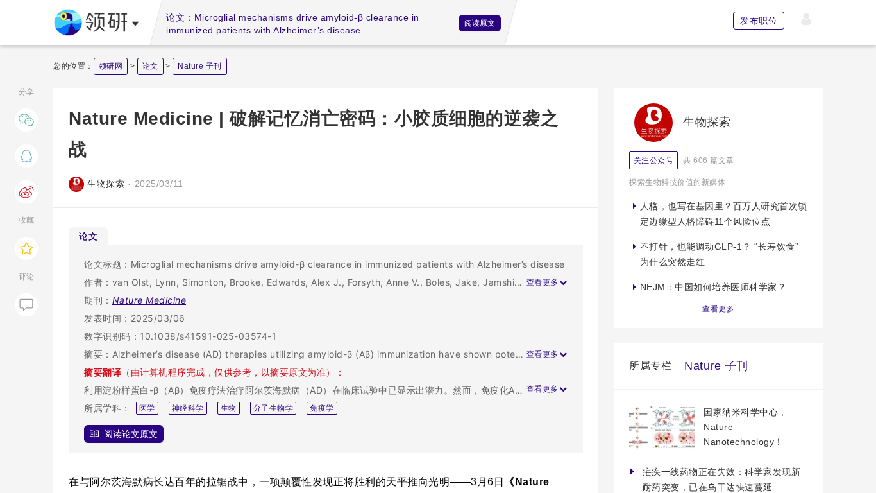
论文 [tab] (88, 235)
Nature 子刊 (200, 66)
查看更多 (718, 309)
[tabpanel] (326, 349)
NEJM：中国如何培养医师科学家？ (713, 287)
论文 (150, 66)
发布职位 (758, 20)
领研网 (111, 66)
